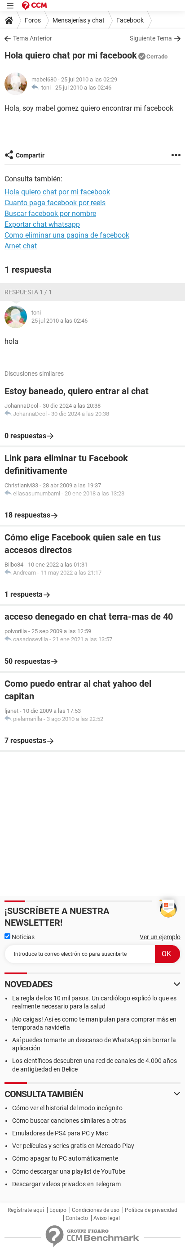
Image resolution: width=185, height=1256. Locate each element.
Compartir (30, 155)
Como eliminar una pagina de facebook (66, 235)
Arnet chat (20, 246)
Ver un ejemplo (160, 937)
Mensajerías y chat (79, 20)
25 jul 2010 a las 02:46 (83, 87)
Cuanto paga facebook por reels (55, 202)
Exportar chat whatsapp (42, 224)
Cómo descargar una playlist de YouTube (68, 1171)
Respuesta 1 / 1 (28, 292)
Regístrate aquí (26, 1210)
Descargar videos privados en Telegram (66, 1184)
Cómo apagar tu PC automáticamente (65, 1158)
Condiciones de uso (95, 1210)
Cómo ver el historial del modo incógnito (67, 1108)
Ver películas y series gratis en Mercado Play (73, 1145)
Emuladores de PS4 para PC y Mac (60, 1133)
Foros (33, 20)
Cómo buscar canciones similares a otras (69, 1120)
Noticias (22, 937)
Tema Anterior (32, 38)
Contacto (77, 1218)
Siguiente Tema (151, 38)
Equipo (57, 1210)
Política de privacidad (151, 1210)
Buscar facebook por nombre (50, 213)
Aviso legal (106, 1218)
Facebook (130, 20)
